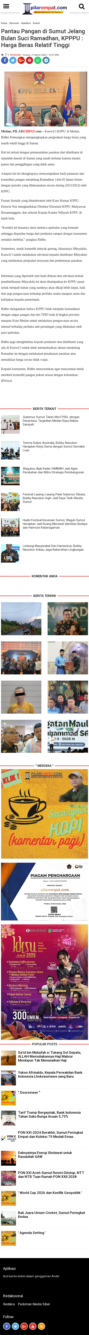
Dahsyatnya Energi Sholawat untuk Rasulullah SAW (45, 1155)
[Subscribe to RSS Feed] (41, 1326)
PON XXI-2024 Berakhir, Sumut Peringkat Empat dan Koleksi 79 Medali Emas (50, 1134)
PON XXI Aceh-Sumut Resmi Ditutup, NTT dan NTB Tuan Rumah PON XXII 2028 (51, 1175)
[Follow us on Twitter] (15, 1326)
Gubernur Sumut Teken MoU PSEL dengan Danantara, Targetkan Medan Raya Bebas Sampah (51, 420)
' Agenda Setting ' (32, 1233)
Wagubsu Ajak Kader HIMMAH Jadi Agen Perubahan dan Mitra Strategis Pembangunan (53, 470)
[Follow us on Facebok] (6, 1326)
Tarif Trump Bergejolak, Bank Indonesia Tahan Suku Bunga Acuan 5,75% (49, 1114)
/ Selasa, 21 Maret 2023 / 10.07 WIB (40, 55)
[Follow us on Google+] (24, 1326)
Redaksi (9, 1304)
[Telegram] (46, 60)
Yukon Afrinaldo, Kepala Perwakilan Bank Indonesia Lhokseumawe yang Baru (50, 1074)
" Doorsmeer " (29, 1092)
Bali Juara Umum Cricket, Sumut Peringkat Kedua (51, 1215)
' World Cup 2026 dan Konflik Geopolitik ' (50, 1193)
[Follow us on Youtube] (32, 1326)
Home (4, 23)
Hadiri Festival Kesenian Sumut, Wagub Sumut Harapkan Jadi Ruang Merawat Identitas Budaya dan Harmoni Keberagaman (55, 523)
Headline (26, 23)
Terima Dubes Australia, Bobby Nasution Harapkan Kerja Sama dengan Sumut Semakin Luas (54, 446)
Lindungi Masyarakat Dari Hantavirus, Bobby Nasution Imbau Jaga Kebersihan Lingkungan (53, 547)
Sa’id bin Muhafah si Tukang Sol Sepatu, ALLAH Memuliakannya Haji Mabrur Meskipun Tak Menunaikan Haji (49, 1056)
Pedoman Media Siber (34, 1304)
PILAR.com (27, 131)
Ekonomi (14, 23)
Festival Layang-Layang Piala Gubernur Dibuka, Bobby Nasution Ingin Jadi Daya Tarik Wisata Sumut (54, 498)
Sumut (36, 23)
